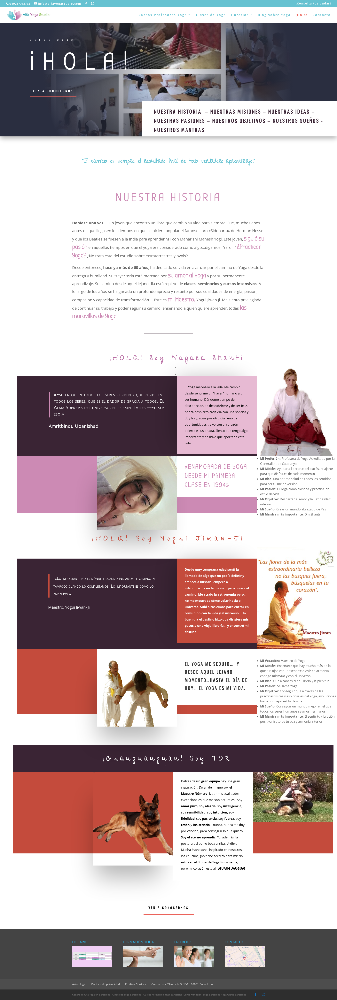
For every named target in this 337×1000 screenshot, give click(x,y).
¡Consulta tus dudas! (313, 3)
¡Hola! (302, 15)
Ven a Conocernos (53, 90)
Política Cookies (135, 984)
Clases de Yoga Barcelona (126, 994)
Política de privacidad (105, 984)
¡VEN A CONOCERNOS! (169, 907)
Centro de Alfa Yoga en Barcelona (91, 994)
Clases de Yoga (211, 15)
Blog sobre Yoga (274, 15)
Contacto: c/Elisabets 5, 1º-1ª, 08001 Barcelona (182, 984)
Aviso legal (79, 984)
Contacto (322, 15)
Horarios (240, 15)
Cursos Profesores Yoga (163, 15)
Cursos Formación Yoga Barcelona (162, 994)
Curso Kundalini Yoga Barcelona (202, 994)
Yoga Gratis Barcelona (233, 994)
